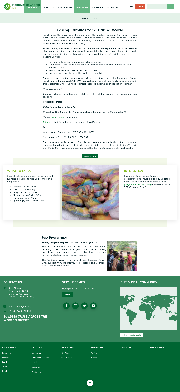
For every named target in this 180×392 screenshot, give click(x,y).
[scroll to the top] (90, 383)
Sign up (67, 294)
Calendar (97, 7)
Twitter (84, 306)
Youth (4, 366)
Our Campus (66, 357)
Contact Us (36, 372)
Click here (48, 122)
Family (5, 362)
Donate (140, 6)
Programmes (9, 347)
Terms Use (36, 368)
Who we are (37, 353)
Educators (6, 353)
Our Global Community (41, 357)
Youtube (93, 306)
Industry (5, 357)
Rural (4, 371)
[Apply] (170, 6)
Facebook (66, 306)
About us (49, 7)
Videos (96, 18)
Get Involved (114, 7)
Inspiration (82, 7)
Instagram (75, 306)
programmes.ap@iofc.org (137, 184)
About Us (37, 347)
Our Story (65, 353)
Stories (84, 18)
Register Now (90, 156)
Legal (34, 362)
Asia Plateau (65, 7)
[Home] (23, 6)
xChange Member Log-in (132, 335)
